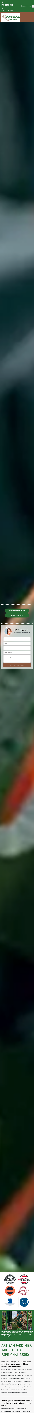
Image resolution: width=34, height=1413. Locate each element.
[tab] (17, 706)
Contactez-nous (17, 615)
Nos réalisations (17, 610)
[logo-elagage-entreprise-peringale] (10, 17)
